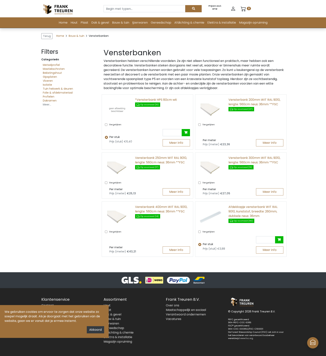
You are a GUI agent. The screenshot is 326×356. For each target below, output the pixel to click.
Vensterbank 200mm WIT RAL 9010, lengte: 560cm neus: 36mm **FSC (254, 102)
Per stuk (114, 137)
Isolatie (47, 85)
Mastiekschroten (54, 69)
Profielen (48, 96)
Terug (47, 36)
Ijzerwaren (140, 22)
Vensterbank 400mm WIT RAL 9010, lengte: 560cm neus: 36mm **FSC (161, 209)
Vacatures (173, 319)
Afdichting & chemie (189, 22)
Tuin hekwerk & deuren (58, 89)
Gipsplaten (50, 77)
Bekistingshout (52, 73)
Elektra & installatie (221, 22)
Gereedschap (161, 22)
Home (63, 22)
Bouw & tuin (120, 22)
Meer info (176, 143)
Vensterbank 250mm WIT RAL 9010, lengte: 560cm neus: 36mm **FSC (161, 160)
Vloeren (48, 81)
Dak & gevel (100, 22)
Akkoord (95, 330)
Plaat (84, 22)
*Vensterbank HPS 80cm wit (156, 100)
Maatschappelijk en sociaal (186, 310)
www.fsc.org (246, 338)
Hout (74, 22)
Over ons (172, 305)
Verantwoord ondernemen (186, 314)
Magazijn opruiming (253, 22)
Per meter (209, 140)
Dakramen (50, 100)
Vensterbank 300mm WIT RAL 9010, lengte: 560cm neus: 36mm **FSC (254, 160)
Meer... (47, 104)
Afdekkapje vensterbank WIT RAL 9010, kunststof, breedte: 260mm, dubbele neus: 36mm (253, 211)
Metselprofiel (51, 65)
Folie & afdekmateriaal (58, 93)
